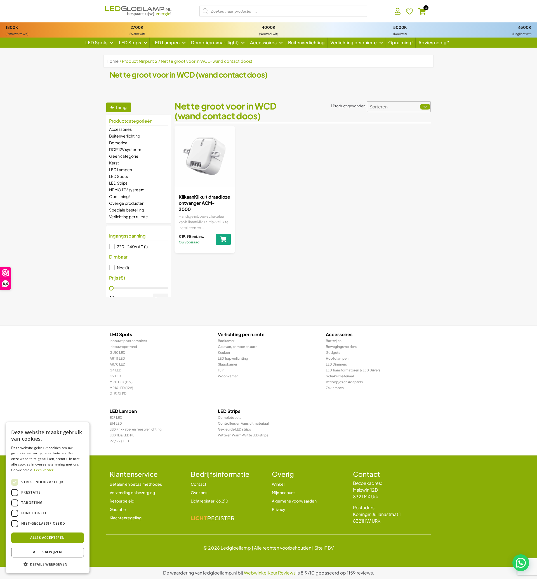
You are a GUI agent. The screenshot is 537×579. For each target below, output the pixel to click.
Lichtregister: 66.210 (209, 500)
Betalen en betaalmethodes (136, 484)
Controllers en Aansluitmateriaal (243, 423)
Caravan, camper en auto (238, 347)
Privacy (278, 509)
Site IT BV (324, 548)
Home (113, 61)
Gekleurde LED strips (234, 429)
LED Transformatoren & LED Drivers (353, 370)
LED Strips (118, 182)
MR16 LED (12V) (121, 388)
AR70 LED (117, 364)
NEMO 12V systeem (127, 189)
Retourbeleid (122, 500)
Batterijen (333, 341)
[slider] (111, 288)
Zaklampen (335, 388)
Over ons (199, 492)
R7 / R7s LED (119, 441)
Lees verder (43, 470)
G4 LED (115, 370)
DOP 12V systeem (125, 149)
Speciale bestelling (126, 209)
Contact (198, 484)
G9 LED (115, 376)
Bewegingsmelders (341, 347)
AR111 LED (117, 358)
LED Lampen (120, 169)
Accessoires (120, 129)
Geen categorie (123, 156)
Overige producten (126, 203)
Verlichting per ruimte (128, 216)
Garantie (118, 509)
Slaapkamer (227, 364)
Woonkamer (228, 376)
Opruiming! (119, 196)
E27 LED (116, 417)
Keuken (224, 352)
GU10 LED (117, 352)
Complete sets (229, 417)
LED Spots (118, 176)
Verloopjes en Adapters (344, 382)
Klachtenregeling (126, 517)
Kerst (114, 162)
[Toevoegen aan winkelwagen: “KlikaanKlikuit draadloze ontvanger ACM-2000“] (223, 239)
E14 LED (116, 423)
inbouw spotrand (123, 347)
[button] (138, 246)
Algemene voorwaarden (294, 500)
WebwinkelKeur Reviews (270, 573)
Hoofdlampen (337, 358)
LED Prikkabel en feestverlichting (136, 429)
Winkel (278, 484)
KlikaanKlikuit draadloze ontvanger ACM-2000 (204, 203)
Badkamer (226, 341)
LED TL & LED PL (122, 435)
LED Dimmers (336, 364)
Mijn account (283, 492)
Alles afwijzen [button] (47, 552)
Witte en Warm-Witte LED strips (243, 435)
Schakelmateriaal (340, 376)
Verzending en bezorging (132, 492)
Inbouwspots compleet (128, 341)
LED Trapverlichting (233, 358)
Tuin (221, 370)
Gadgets (333, 352)
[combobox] (393, 106)
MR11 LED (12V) (121, 382)
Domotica (118, 142)
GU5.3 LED (118, 394)
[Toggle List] (425, 107)
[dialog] (48, 497)
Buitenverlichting (124, 135)
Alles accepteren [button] (47, 537)
